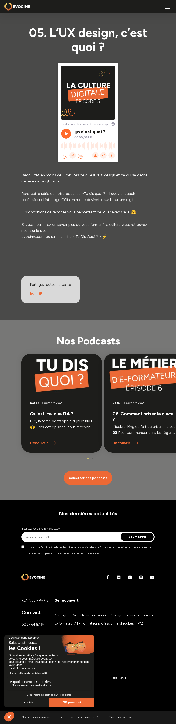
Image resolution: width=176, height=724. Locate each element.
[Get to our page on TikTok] (129, 578)
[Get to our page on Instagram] (141, 578)
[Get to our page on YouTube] (152, 578)
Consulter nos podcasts (88, 478)
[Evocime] (17, 7)
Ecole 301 (118, 678)
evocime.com (33, 236)
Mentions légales (120, 717)
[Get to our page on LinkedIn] (118, 578)
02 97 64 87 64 (33, 624)
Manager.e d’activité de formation (80, 615)
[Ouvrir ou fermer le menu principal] (167, 7)
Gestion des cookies (35, 717)
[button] (88, 458)
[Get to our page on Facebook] (107, 578)
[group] (61, 403)
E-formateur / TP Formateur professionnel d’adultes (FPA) (99, 623)
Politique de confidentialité (79, 717)
